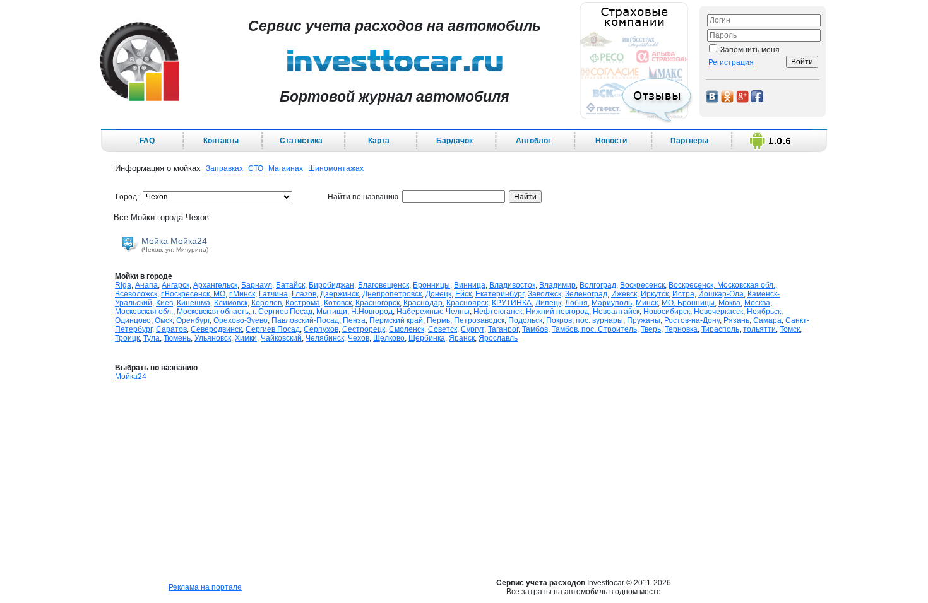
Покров (559, 320)
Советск (442, 329)
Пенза (354, 320)
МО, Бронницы (688, 302)
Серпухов (321, 329)
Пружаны (643, 320)
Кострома (302, 302)
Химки (246, 338)
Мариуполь (612, 302)
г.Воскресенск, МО (193, 294)
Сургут (472, 329)
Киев (164, 302)
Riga (123, 285)
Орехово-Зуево (240, 320)
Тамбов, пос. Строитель (594, 329)
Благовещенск (383, 285)
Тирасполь (720, 329)
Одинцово (133, 320)
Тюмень (177, 338)
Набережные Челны (433, 311)
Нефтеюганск (497, 311)
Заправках (224, 168)
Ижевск (624, 294)
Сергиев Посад (273, 329)
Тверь (651, 329)
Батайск (290, 285)
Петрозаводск (479, 320)
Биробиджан (331, 285)
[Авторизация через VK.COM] (712, 95)
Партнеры (689, 140)
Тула (151, 338)
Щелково (389, 338)
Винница (469, 285)
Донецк (438, 294)
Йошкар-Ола (721, 294)
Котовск (338, 302)
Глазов (304, 294)
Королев (266, 302)
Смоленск (406, 329)
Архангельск (215, 285)
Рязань (736, 320)
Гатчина (273, 294)
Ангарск (175, 285)
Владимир (557, 285)
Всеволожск (136, 294)
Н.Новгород (372, 311)
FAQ (147, 140)
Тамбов (535, 329)
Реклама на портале (205, 587)
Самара (767, 320)
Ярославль (498, 338)
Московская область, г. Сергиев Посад (244, 311)
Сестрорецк (363, 329)
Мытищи (331, 311)
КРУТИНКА (512, 302)
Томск (790, 329)
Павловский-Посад (305, 320)
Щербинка (426, 338)
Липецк (548, 302)
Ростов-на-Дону (692, 320)
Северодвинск (216, 329)
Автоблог (533, 140)
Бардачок (454, 140)
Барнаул (256, 285)
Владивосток (512, 285)
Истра (683, 294)
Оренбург (193, 320)
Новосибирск (666, 311)
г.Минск (242, 294)
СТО (255, 168)
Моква (729, 302)
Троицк (127, 338)
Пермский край (396, 320)
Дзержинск (339, 294)
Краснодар (423, 302)
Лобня (576, 302)
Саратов (171, 329)
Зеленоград (586, 294)
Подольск (525, 320)
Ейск (463, 294)
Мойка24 (130, 376)
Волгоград (598, 285)
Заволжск (544, 294)
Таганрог (503, 329)
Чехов (358, 338)
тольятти (759, 329)
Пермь (438, 320)
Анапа (146, 285)
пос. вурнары (599, 320)
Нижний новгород (557, 311)
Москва (757, 302)
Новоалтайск (616, 311)
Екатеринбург (499, 294)
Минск (647, 302)
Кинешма (193, 302)
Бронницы (431, 285)
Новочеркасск (718, 311)
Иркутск (655, 294)
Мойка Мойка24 (174, 241)
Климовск (230, 302)
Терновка (681, 329)
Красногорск (377, 302)
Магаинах (285, 168)
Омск (163, 320)
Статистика (301, 140)
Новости (611, 140)
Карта (379, 140)
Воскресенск (642, 285)
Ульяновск (212, 338)
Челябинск (325, 338)
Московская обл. (144, 311)
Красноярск (467, 302)
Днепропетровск (392, 294)
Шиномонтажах (336, 168)
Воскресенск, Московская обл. (722, 285)
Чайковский (281, 338)
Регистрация (731, 62)
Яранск (462, 338)
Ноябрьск (764, 311)
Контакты (221, 140)
